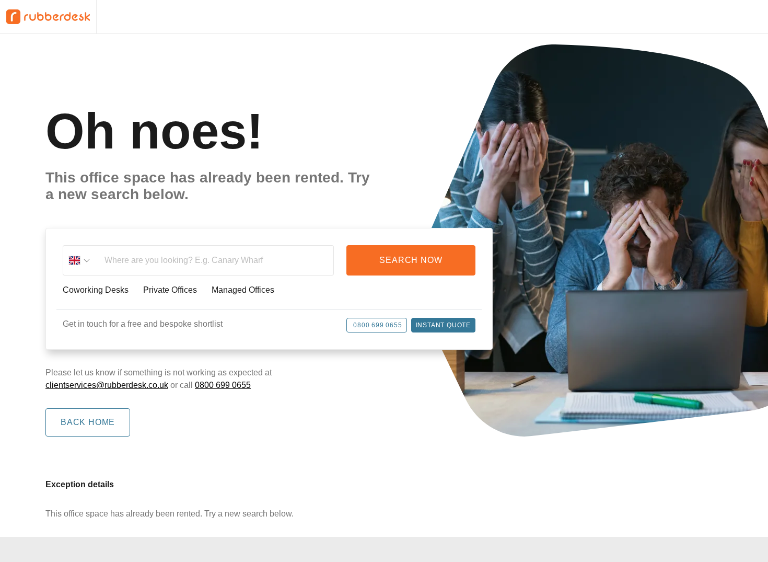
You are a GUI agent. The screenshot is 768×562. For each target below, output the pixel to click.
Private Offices (170, 290)
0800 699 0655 (377, 325)
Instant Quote (443, 325)
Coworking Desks (96, 290)
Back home (88, 422)
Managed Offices (243, 290)
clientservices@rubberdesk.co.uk (106, 385)
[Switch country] (79, 260)
